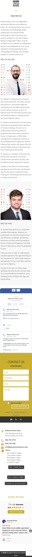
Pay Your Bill (16, 467)
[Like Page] (13, 290)
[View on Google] (4, 521)
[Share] (18, 290)
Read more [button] (6, 535)
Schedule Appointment (16, 483)
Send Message (20, 406)
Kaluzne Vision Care (15, 298)
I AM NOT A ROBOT (16, 403)
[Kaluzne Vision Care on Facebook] (16, 293)
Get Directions (16, 477)
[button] (1, 530)
